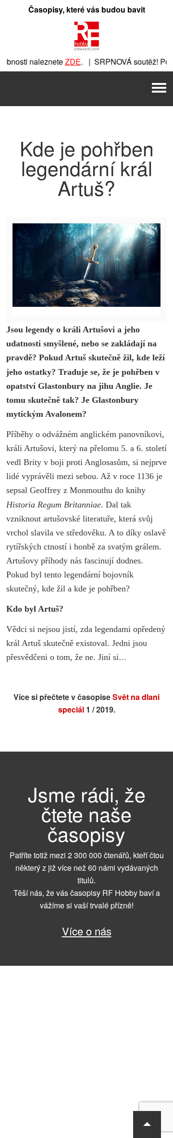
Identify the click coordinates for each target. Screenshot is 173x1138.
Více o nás (86, 930)
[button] (147, 1124)
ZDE (68, 61)
